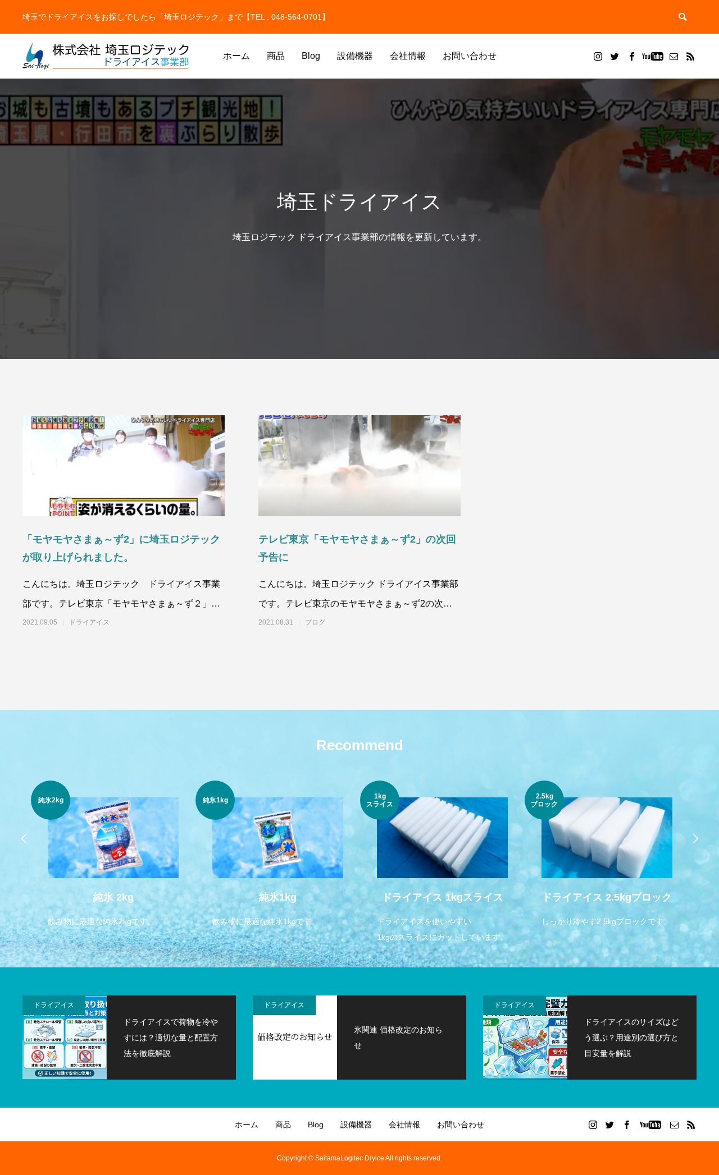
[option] (113, 855)
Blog (311, 56)
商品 (276, 56)
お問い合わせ (470, 56)
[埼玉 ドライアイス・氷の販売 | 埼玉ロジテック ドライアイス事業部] (106, 56)
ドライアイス (89, 622)
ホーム (236, 56)
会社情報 (408, 56)
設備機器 (355, 56)
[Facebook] (631, 56)
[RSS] (690, 56)
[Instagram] (597, 56)
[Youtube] (652, 56)
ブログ (315, 622)
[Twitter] (614, 56)
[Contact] (673, 56)
